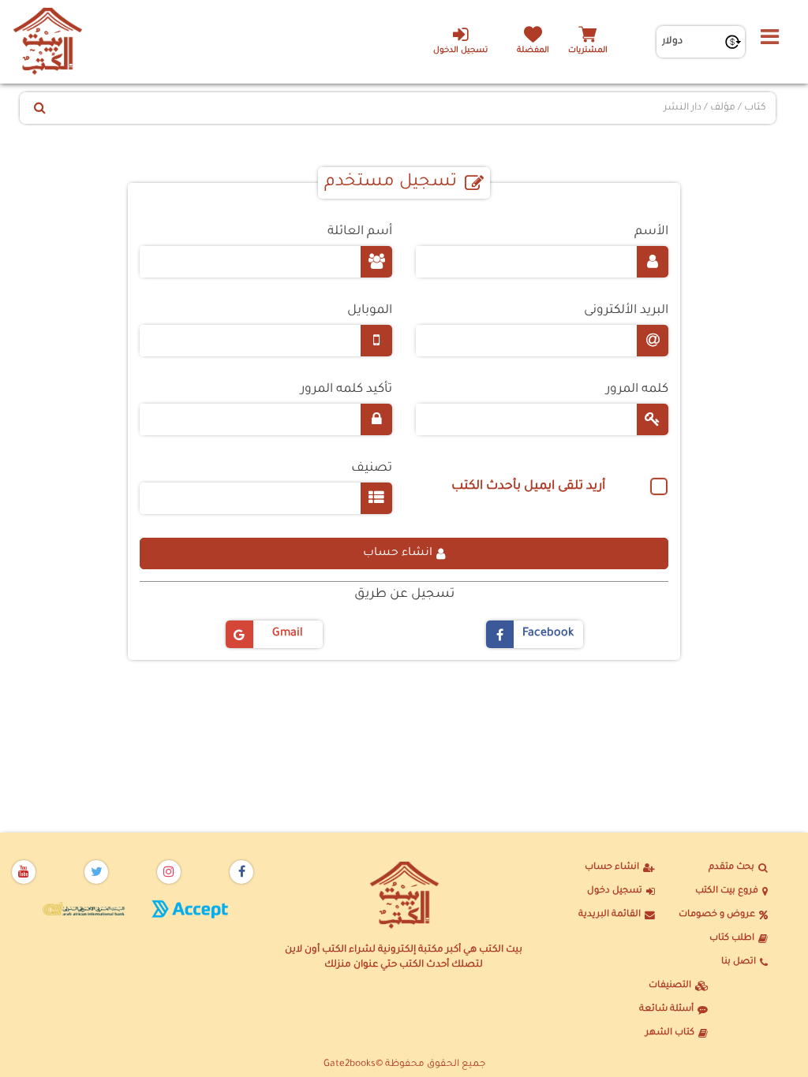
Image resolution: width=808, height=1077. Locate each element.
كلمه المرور (637, 390)
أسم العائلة (359, 232)
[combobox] (266, 498)
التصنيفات (670, 986)
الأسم (651, 232)
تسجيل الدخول (460, 51)
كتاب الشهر (669, 1033)
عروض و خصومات (717, 915)
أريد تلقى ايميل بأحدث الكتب (528, 487)
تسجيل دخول (614, 891)
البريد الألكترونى (626, 311)
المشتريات (588, 51)
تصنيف (371, 468)
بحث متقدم (731, 868)
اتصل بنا (738, 962)
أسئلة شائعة (666, 1009)
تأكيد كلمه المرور (346, 390)
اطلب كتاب (731, 939)
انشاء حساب (397, 553)
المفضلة (533, 51)
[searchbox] (163, 493)
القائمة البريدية (609, 915)
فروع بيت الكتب (726, 891)
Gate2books (350, 1064)
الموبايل (369, 311)
